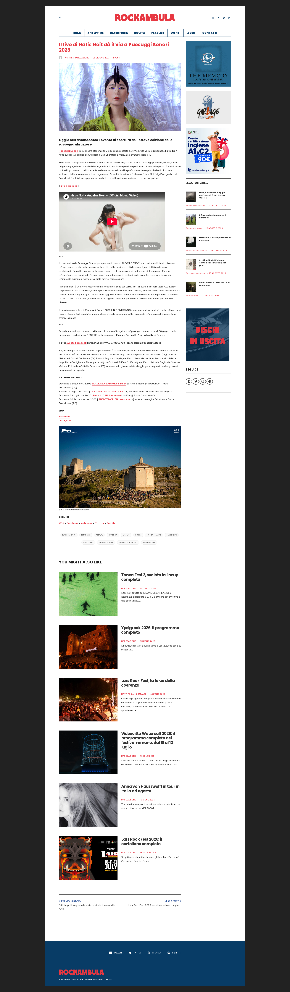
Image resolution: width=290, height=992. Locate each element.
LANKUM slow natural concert (108, 391)
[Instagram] (223, 17)
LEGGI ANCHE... (197, 183)
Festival (99, 535)
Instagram (65, 420)
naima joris (88, 542)
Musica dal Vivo (154, 535)
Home (77, 33)
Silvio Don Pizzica (196, 273)
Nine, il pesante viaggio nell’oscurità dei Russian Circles (212, 195)
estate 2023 (85, 535)
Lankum (126, 535)
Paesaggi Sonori (68, 151)
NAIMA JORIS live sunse (107, 395)
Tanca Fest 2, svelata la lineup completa (149, 577)
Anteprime (95, 33)
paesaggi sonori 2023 (128, 542)
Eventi (175, 33)
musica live (172, 535)
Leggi (191, 33)
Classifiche (119, 33)
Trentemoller (149, 542)
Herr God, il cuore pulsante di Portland (215, 239)
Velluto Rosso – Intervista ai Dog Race (214, 284)
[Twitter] (218, 17)
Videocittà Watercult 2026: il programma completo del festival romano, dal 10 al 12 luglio (148, 740)
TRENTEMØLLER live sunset (115, 399)
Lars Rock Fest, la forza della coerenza (148, 683)
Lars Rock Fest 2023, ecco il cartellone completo (154, 905)
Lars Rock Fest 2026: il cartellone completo (141, 842)
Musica (138, 535)
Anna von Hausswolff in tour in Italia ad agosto (150, 789)
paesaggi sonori (106, 542)
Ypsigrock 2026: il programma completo (150, 630)
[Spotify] (229, 17)
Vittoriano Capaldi (135, 694)
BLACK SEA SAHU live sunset (109, 383)
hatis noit (113, 535)
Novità (139, 33)
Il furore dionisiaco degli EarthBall (212, 216)
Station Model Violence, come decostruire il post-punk (213, 263)
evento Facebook (76, 343)
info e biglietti (69, 186)
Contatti (209, 33)
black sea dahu (69, 535)
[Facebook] (213, 17)
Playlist (157, 33)
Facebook (64, 416)
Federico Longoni (196, 206)
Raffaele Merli (195, 228)
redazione (83, 58)
